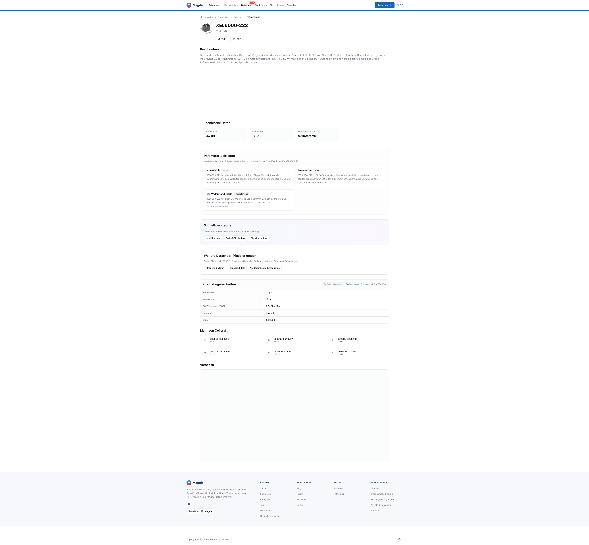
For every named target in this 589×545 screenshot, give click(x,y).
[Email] (189, 503)
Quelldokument (352, 284)
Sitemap (375, 510)
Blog (272, 5)
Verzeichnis (230, 5)
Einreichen (292, 5)
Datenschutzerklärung (382, 494)
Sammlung (265, 494)
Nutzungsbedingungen (382, 499)
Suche (263, 488)
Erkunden (214, 5)
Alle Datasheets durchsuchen (265, 268)
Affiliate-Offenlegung (381, 505)
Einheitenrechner (259, 238)
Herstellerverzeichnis (270, 516)
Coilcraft (238, 17)
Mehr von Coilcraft (215, 268)
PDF (239, 39)
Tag (262, 505)
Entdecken (339, 494)
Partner (300, 505)
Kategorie (265, 499)
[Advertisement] (294, 90)
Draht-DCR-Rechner (236, 238)
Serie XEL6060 (237, 268)
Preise (280, 5)
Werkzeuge (261, 5)
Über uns (375, 488)
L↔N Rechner (213, 238)
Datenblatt (247, 4)
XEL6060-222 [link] (254, 17)
